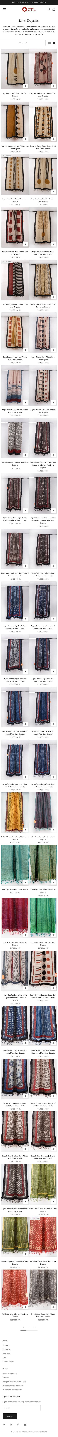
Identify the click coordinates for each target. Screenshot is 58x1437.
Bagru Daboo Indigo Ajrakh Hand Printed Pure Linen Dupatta (15, 627)
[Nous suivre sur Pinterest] (18, 1424)
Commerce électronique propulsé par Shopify (34, 1431)
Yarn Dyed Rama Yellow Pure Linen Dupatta (43, 891)
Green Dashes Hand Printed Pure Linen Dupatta (43, 1210)
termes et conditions (10, 1374)
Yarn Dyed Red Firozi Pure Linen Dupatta (15, 943)
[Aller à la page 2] (34, 1327)
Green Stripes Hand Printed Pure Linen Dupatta (14, 1262)
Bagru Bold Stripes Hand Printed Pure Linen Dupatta (15, 305)
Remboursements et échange (13, 1386)
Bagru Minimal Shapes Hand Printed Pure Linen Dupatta (15, 411)
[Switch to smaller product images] (54, 43)
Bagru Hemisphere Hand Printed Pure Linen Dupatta (43, 94)
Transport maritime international (14, 1382)
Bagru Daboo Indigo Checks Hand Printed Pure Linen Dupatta (43, 627)
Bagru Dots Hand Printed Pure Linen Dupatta (15, 200)
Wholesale (6, 1354)
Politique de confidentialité (12, 1390)
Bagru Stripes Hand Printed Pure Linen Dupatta (15, 463)
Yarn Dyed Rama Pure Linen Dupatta (15, 890)
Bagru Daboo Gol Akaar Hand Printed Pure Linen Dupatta (15, 1157)
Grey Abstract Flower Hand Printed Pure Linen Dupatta (43, 1315)
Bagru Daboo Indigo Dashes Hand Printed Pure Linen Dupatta (15, 1051)
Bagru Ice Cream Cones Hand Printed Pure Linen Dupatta (43, 147)
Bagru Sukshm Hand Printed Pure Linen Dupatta (42, 358)
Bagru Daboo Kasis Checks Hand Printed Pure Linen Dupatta (43, 574)
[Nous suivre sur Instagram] (11, 1424)
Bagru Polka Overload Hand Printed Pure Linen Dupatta (43, 305)
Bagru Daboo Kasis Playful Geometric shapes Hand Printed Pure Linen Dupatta (43, 465)
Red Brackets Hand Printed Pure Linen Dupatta (15, 1315)
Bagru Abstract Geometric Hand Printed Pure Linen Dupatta (43, 252)
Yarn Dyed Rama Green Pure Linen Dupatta (43, 943)
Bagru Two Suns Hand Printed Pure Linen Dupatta (43, 200)
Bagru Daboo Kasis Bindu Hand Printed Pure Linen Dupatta (15, 574)
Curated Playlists (8, 1362)
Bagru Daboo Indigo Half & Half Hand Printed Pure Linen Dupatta (15, 732)
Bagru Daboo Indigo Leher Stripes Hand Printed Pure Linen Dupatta (43, 1051)
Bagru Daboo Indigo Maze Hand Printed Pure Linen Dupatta (15, 680)
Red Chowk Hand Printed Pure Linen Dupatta (43, 1262)
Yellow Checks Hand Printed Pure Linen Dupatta (15, 838)
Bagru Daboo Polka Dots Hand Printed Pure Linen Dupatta (15, 1210)
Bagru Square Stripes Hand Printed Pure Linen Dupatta (15, 358)
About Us (6, 1346)
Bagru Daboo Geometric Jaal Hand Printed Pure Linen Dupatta (43, 1157)
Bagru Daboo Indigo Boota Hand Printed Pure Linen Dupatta (43, 680)
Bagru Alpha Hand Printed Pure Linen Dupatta (15, 94)
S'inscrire (10, 1416)
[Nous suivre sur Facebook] (4, 1424)
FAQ (4, 1358)
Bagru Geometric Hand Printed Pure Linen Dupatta (43, 411)
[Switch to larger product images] (49, 43)
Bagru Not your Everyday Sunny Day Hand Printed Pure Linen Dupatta (43, 996)
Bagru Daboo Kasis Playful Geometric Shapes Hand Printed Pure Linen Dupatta (43, 520)
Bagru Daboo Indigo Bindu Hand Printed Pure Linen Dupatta (43, 785)
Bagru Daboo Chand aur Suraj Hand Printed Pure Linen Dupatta (43, 1104)
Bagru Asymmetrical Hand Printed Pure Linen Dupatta (15, 147)
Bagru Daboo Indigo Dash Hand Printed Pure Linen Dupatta (43, 732)
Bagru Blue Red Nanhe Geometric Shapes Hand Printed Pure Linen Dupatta (15, 997)
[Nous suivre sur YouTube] (25, 1424)
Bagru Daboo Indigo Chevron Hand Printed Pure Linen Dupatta (15, 785)
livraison (6, 1378)
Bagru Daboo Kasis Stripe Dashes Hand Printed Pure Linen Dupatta (15, 519)
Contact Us (6, 1350)
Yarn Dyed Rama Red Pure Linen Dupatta (43, 838)
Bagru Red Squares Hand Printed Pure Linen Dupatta (15, 252)
